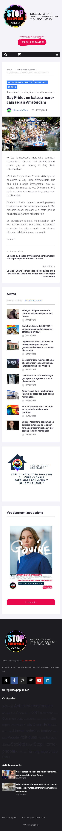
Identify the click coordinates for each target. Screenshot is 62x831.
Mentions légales (9, 818)
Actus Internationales (26, 70)
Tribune (23, 752)
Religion (51, 737)
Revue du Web (21, 110)
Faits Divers (33, 724)
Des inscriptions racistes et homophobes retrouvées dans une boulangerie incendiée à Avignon (38, 363)
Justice (46, 731)
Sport (29, 744)
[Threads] (31, 680)
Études (6, 756)
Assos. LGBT (41, 82)
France (50, 724)
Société (12, 87)
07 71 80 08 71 (28, 661)
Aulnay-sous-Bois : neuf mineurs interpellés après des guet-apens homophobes (38, 394)
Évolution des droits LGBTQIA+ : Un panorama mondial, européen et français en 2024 (37, 329)
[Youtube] (39, 680)
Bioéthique (46, 713)
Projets (41, 737)
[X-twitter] (6, 680)
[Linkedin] (47, 680)
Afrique (6, 713)
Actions (8, 706)
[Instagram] (22, 680)
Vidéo (53, 751)
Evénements (16, 725)
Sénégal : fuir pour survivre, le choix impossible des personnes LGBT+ (37, 313)
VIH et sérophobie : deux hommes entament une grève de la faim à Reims (36, 773)
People (13, 737)
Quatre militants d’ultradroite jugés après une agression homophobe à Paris (37, 378)
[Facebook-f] (14, 680)
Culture (28, 718)
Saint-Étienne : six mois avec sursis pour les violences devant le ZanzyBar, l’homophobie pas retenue (36, 787)
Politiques (28, 737)
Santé (6, 744)
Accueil (10, 70)
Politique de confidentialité (33, 818)
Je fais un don (31, 602)
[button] (57, 54)
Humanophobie (26, 731)
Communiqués (12, 718)
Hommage (7, 731)
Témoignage (37, 751)
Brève (56, 713)
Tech (18, 752)
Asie (13, 713)
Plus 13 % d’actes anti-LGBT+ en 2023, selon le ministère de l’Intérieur (37, 409)
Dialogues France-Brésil (42, 719)
